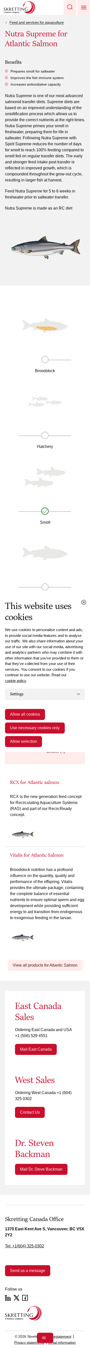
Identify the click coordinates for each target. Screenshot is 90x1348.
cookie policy (15, 681)
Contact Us (30, 1112)
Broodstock (45, 371)
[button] (70, 7)
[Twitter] (17, 1298)
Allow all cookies (25, 714)
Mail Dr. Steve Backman (41, 1169)
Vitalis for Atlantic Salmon (37, 855)
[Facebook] (25, 1298)
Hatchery (45, 446)
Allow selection (23, 741)
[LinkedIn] (8, 1298)
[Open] (45, 1338)
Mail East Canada (36, 1049)
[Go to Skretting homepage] (19, 7)
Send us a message (27, 1270)
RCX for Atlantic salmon (34, 782)
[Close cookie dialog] (84, 602)
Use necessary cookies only (35, 728)
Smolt (45, 522)
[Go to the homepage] (23, 1313)
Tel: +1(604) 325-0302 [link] (24, 1246)
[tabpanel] (45, 864)
